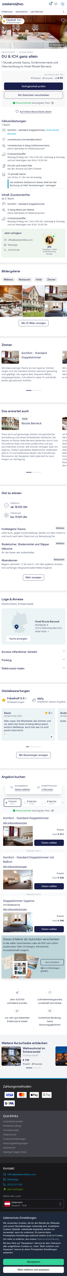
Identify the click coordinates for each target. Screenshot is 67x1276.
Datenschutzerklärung (48, 1239)
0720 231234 (13, 249)
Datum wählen (22, 789)
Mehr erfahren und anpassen (33, 1269)
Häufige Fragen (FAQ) (14, 1151)
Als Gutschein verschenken (33, 95)
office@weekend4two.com (20, 239)
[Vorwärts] (62, 802)
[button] (18, 836)
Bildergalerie (58, 44)
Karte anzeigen (18, 638)
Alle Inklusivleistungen (15, 822)
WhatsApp (12, 244)
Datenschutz (9, 1134)
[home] (24, 4)
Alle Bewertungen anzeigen (33, 755)
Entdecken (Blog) (12, 1125)
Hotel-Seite (40, 631)
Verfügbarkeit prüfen (33, 86)
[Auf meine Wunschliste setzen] (63, 20)
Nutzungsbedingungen (15, 1143)
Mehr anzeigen (33, 577)
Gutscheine (21, 11)
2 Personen (47, 789)
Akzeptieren (33, 1262)
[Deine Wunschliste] (56, 4)
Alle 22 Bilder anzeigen (33, 323)
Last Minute (37, 11)
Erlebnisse (7, 11)
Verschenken (52, 962)
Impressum (9, 1147)
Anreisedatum (21, 785)
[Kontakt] (50, 4)
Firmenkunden (11, 1130)
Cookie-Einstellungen (14, 1138)
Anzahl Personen (49, 785)
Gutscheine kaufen (13, 1121)
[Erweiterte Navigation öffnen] (64, 12)
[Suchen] (62, 4)
